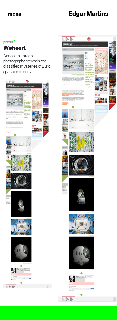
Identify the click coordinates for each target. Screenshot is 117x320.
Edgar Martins (88, 13)
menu (14, 14)
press (8, 42)
